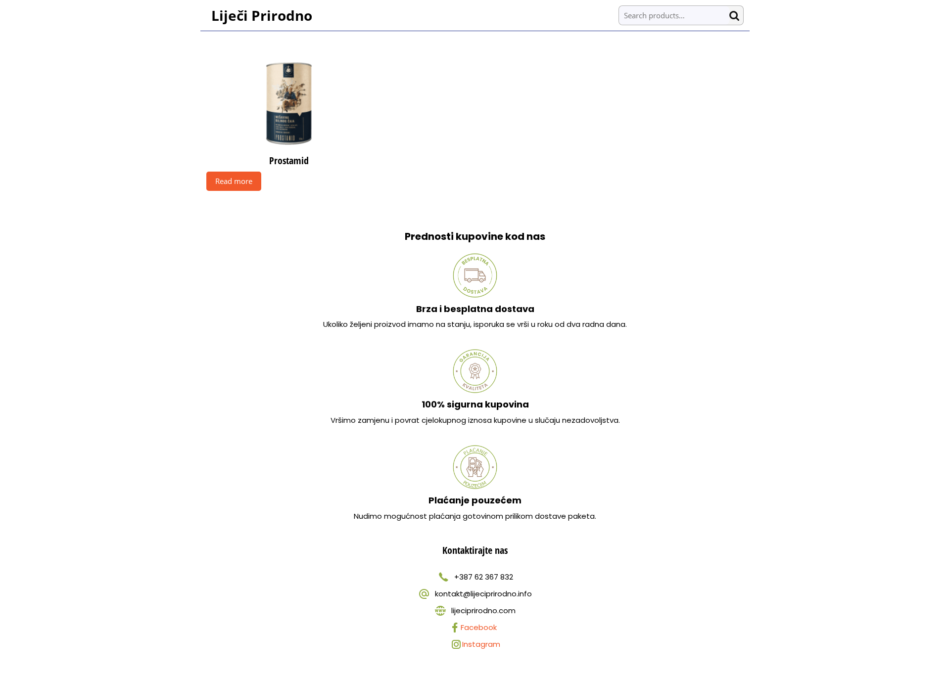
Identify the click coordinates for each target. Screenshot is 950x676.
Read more (233, 181)
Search (736, 15)
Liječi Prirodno (261, 15)
